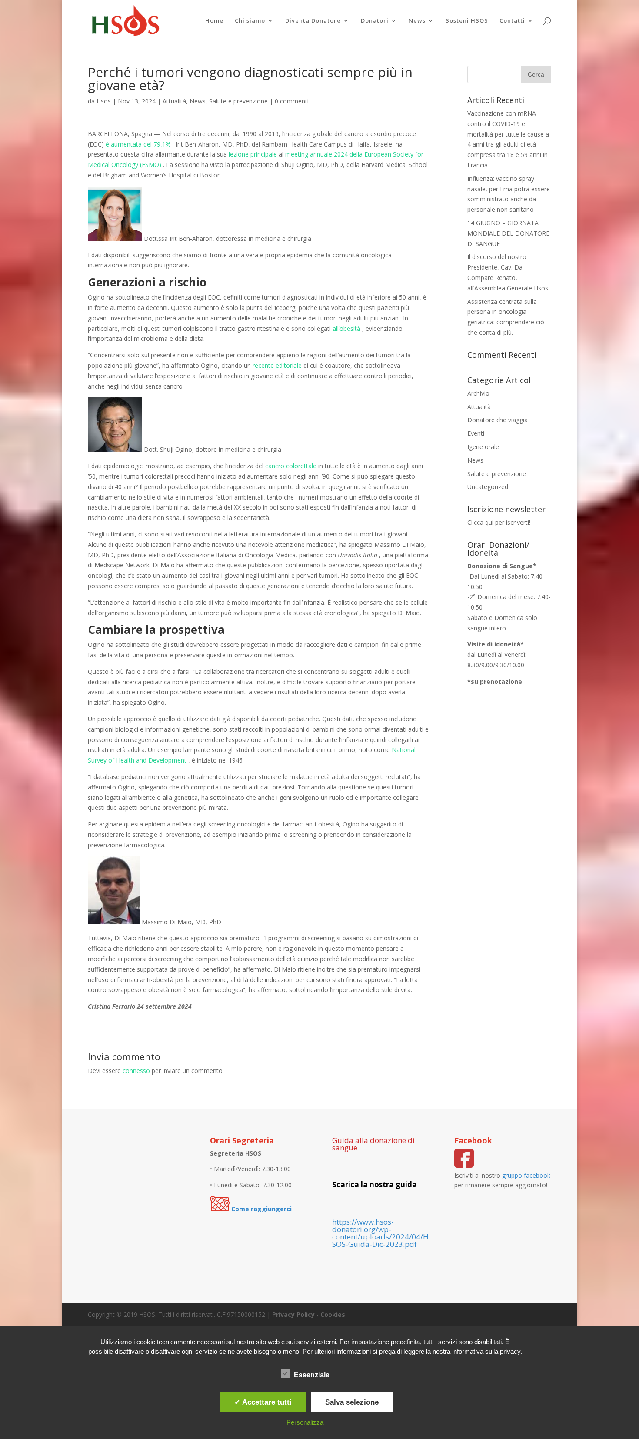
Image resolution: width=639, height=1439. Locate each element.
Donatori (375, 20)
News (417, 20)
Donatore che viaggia (497, 420)
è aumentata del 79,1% (138, 144)
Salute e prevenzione (238, 101)
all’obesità (346, 328)
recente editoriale (277, 365)
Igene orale (483, 447)
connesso (136, 1070)
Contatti (512, 20)
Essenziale (311, 1375)
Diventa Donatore (313, 20)
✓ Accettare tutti (263, 1402)
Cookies (332, 1314)
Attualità (174, 101)
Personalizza (304, 1422)
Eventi (475, 433)
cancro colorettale (290, 466)
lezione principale (253, 154)
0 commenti (292, 101)
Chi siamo (250, 20)
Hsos (104, 101)
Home (214, 20)
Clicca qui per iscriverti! (498, 522)
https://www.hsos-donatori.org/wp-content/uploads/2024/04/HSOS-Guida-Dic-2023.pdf (380, 1233)
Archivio (478, 393)
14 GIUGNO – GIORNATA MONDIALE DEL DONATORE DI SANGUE (508, 233)
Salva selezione (352, 1402)
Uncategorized (487, 487)
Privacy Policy (293, 1314)
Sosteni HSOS (467, 20)
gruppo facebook (526, 1175)
